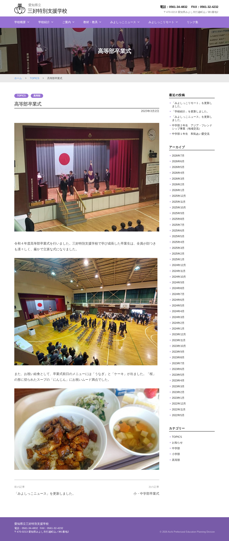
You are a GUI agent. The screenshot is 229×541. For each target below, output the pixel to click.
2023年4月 (178, 380)
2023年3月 (178, 386)
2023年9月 (178, 351)
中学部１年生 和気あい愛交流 (190, 133)
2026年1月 (178, 190)
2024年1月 (178, 328)
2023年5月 (178, 374)
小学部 (176, 453)
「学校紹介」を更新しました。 (190, 111)
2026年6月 (178, 161)
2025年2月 (178, 253)
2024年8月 (178, 288)
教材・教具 (90, 22)
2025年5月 (178, 236)
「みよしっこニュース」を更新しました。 (44, 493)
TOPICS (34, 78)
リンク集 (192, 22)
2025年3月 (178, 247)
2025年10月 (179, 207)
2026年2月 (178, 184)
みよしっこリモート (161, 22)
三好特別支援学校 (47, 11)
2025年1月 (178, 259)
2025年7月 (178, 224)
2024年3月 (178, 316)
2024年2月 (178, 322)
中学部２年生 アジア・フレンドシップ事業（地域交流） (192, 127)
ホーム (18, 78)
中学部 (176, 448)
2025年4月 (178, 241)
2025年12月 (179, 195)
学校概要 (20, 22)
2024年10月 (179, 276)
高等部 (36, 95)
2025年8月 (178, 218)
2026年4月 (178, 172)
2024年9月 (178, 282)
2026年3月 (178, 178)
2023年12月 (179, 334)
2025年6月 (178, 230)
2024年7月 (178, 293)
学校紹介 (44, 22)
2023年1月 (178, 397)
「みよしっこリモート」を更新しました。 (192, 104)
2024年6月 (178, 299)
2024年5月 (178, 305)
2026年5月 (178, 167)
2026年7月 (178, 155)
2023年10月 (179, 345)
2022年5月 (178, 415)
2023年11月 (179, 340)
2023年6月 (178, 369)
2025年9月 (178, 213)
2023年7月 (178, 363)
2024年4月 (178, 311)
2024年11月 (179, 270)
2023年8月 (178, 357)
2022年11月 (179, 409)
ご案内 (66, 22)
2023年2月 (178, 392)
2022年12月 (179, 403)
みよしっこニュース (123, 22)
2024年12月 (179, 265)
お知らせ (177, 442)
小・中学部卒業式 (146, 493)
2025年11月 (179, 201)
